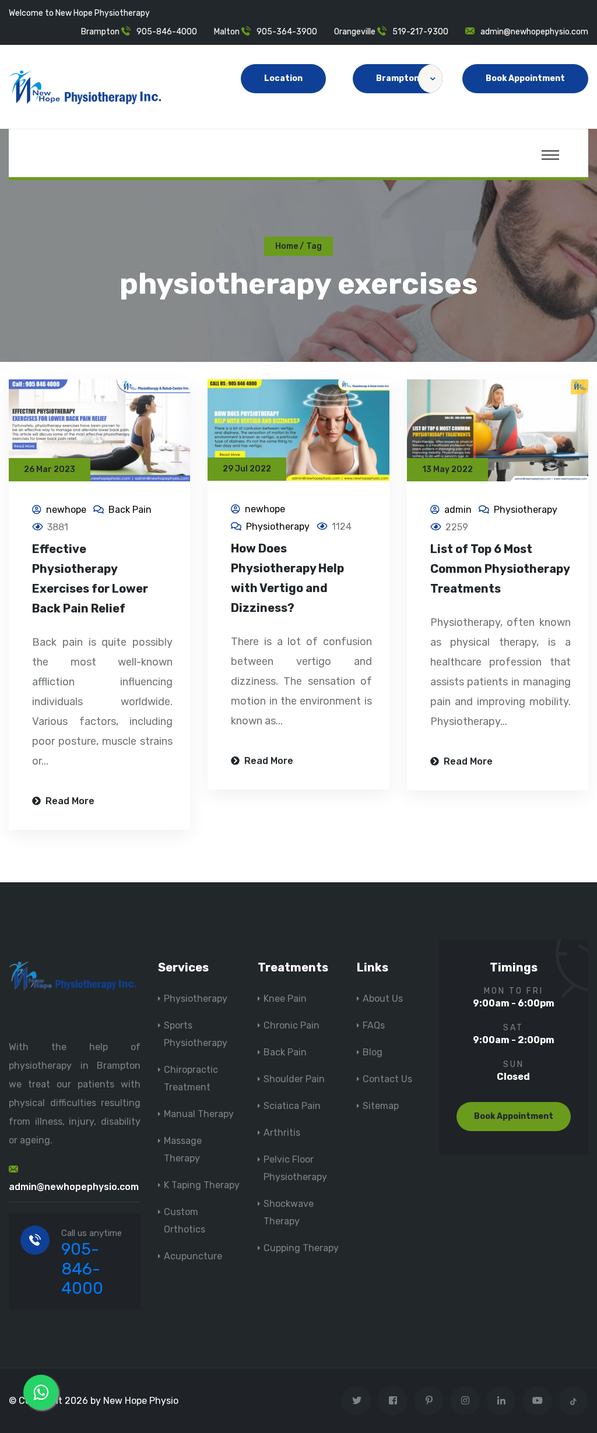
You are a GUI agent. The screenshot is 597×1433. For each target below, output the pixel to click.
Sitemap (381, 1105)
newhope (66, 509)
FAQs (374, 1025)
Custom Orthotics (184, 1220)
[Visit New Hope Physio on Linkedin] (501, 1401)
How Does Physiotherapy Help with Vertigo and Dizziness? (287, 578)
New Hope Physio (140, 1400)
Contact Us (387, 1079)
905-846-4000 (166, 32)
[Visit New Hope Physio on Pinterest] (429, 1401)
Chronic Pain (291, 1025)
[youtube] (537, 1401)
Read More (68, 801)
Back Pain (130, 509)
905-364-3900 (287, 32)
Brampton (397, 78)
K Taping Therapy (202, 1185)
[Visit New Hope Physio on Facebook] (393, 1401)
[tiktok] (573, 1401)
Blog (372, 1052)
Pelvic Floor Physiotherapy (295, 1168)
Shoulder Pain (294, 1079)
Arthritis (282, 1132)
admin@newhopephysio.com (534, 32)
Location (283, 78)
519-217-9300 (420, 32)
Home (286, 246)
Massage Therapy (183, 1149)
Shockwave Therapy (289, 1212)
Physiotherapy (278, 526)
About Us (383, 998)
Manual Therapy (199, 1113)
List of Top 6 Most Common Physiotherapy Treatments (500, 569)
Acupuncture (193, 1256)
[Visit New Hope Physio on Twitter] (356, 1401)
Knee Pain (285, 998)
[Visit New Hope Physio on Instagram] (465, 1401)
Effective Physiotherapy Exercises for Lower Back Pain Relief (90, 578)
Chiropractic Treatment (191, 1078)
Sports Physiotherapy (195, 1034)
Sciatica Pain (292, 1105)
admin (458, 509)
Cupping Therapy (301, 1248)
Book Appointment (525, 78)
